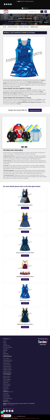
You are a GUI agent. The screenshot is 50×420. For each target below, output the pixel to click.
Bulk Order (5, 353)
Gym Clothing (6, 381)
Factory (5, 344)
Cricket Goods (6, 395)
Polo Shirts (5, 387)
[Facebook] (4, 4)
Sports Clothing (6, 376)
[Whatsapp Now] (2, 412)
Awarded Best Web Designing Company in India (29, 418)
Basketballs (6, 393)
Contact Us (5, 348)
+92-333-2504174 (11, 405)
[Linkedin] (9, 4)
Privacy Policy (6, 345)
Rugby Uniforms (7, 371)
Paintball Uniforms (7, 369)
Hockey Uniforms (7, 364)
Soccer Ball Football (7, 398)
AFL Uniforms (6, 358)
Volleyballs (5, 400)
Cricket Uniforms (7, 361)
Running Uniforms (7, 372)
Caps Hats (5, 382)
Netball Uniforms (24, 27)
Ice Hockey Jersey (7, 366)
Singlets (5, 390)
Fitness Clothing (7, 379)
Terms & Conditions (7, 347)
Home (4, 27)
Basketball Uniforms (7, 360)
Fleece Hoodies (6, 384)
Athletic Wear (6, 377)
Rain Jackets (6, 388)
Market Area (6, 355)
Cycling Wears (6, 363)
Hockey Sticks (6, 397)
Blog (4, 352)
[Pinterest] (11, 4)
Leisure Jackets (6, 385)
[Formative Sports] (6, 13)
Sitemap (5, 350)
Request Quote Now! (35, 110)
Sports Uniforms (12, 27)
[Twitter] (7, 4)
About (4, 342)
